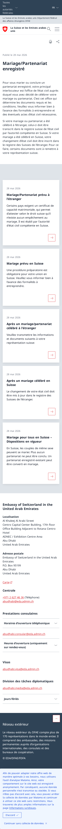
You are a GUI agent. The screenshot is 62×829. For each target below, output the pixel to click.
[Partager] (57, 41)
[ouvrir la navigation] (57, 29)
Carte (6, 582)
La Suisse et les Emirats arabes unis (28, 29)
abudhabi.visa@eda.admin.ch (21, 669)
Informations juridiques (22, 807)
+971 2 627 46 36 (13, 597)
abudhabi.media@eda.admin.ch (22, 688)
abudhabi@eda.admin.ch (18, 601)
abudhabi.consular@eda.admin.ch (24, 634)
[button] (56, 718)
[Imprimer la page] (50, 41)
